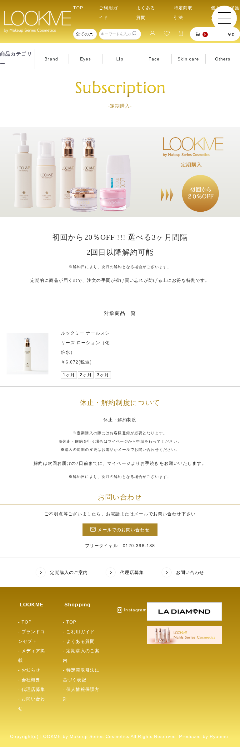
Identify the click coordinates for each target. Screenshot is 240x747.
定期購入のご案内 (69, 572)
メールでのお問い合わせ (123, 529)
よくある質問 (80, 641)
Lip (119, 58)
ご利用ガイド (80, 631)
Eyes (85, 58)
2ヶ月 (86, 374)
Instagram (135, 609)
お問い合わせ (190, 572)
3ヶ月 (103, 374)
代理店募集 (132, 572)
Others (223, 58)
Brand (51, 58)
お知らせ (31, 669)
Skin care (188, 58)
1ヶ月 (69, 374)
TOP (78, 7)
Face (154, 58)
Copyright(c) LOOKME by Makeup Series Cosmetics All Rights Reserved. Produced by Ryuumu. (120, 736)
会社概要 (31, 679)
